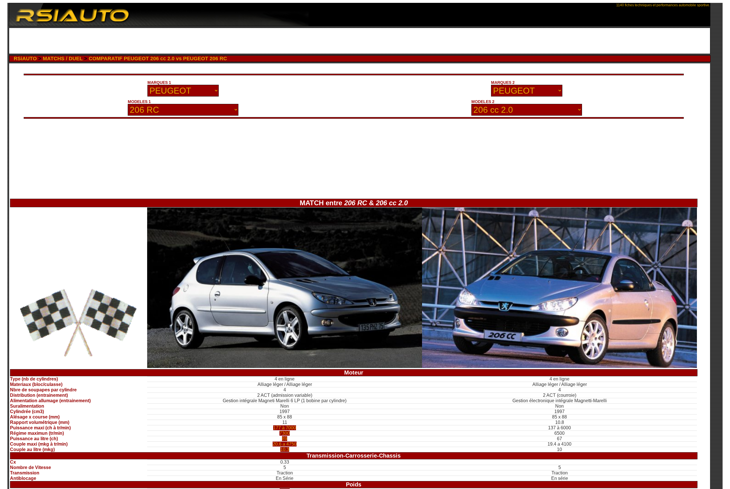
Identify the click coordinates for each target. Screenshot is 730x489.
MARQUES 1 (159, 82)
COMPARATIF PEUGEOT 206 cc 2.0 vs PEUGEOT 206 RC (158, 58)
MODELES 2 (482, 101)
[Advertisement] (359, 41)
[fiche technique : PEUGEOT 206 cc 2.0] (559, 366)
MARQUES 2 (503, 82)
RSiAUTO (25, 58)
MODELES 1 (139, 101)
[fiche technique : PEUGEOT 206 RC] (284, 366)
